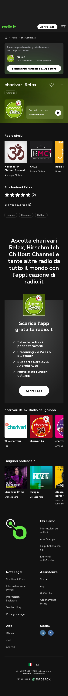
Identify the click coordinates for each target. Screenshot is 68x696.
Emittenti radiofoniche (47, 558)
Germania (26, 215)
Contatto (45, 579)
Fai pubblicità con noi (50, 548)
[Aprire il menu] (63, 26)
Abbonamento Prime (48, 602)
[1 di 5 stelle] (7, 195)
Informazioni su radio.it (49, 530)
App (42, 586)
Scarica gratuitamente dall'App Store (34, 68)
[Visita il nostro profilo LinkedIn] (42, 633)
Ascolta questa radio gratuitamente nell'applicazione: (28, 49)
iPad (8, 640)
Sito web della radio (16, 205)
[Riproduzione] (58, 113)
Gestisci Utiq (13, 607)
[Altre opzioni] (61, 85)
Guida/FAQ (46, 593)
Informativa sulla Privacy (16, 588)
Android (10, 647)
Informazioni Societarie (13, 599)
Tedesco (10, 215)
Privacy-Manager (16, 614)
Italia (36, 664)
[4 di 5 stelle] (23, 195)
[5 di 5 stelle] (28, 195)
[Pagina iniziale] (6, 37)
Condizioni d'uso (15, 579)
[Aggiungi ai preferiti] (52, 85)
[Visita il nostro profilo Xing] (50, 633)
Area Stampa (47, 539)
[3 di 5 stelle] (17, 195)
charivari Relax (36, 115)
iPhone (10, 633)
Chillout (10, 93)
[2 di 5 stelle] (12, 195)
